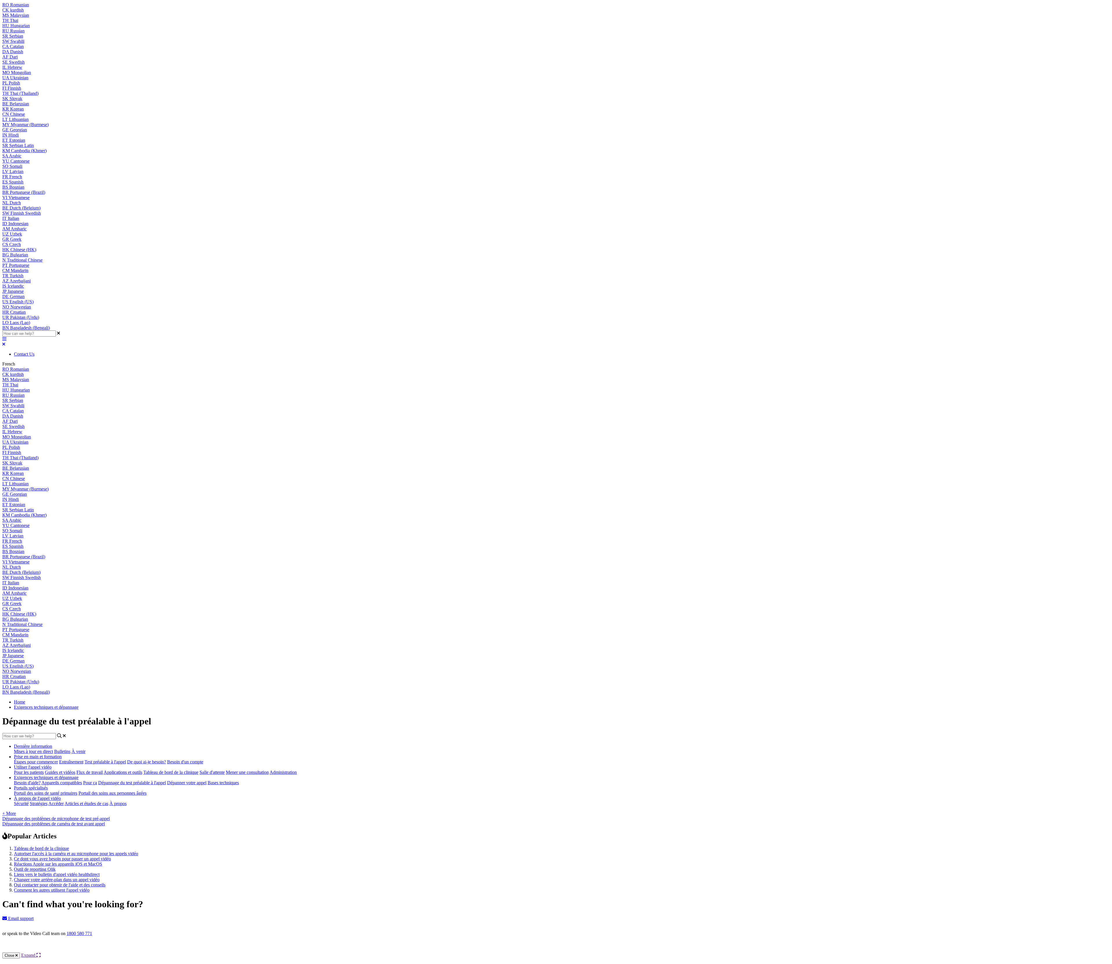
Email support (20, 918)
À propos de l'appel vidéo (37, 798)
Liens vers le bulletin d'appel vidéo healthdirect (57, 874)
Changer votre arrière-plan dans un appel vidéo (57, 879)
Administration (283, 772)
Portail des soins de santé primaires (45, 793)
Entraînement (71, 761)
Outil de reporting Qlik (35, 869)
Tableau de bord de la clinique (170, 772)
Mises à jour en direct (33, 751)
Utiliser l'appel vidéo (33, 767)
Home (19, 701)
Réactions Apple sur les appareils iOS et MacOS (58, 864)
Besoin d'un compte (185, 761)
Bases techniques (223, 782)
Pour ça (90, 782)
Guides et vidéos (60, 772)
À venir (78, 751)
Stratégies (38, 803)
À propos (118, 803)
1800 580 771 (79, 933)
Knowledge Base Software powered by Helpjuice (556, 949)
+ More (9, 813)
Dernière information (33, 746)
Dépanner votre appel (186, 782)
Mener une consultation (247, 772)
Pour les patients (29, 772)
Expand (28, 955)
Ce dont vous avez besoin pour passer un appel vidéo (62, 858)
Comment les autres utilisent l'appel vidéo (51, 890)
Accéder (56, 803)
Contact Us (24, 354)
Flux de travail (89, 772)
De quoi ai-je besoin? (146, 761)
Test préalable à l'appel (105, 761)
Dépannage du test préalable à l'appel (132, 782)
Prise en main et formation (38, 756)
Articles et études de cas (86, 803)
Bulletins (62, 751)
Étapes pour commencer (36, 761)
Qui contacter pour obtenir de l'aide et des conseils (59, 884)
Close (10, 955)
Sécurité (21, 803)
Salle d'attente (212, 772)
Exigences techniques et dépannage (46, 707)
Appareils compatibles (61, 782)
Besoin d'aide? (27, 782)
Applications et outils (123, 772)
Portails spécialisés (31, 787)
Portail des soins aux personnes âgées (112, 793)
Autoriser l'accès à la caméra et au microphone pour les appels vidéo (76, 853)
